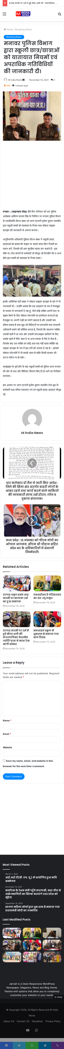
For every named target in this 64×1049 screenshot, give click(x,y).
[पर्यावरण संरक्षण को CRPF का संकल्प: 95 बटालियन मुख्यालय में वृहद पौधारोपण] (12, 957)
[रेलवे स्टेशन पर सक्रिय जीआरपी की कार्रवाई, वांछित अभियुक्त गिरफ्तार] (52, 945)
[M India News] (23, 14)
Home (9, 29)
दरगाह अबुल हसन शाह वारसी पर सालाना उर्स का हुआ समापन (16, 598)
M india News (15, 80)
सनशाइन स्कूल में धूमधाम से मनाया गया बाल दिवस (46, 634)
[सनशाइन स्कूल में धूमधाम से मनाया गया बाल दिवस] (47, 619)
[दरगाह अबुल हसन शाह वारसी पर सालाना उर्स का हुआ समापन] (17, 583)
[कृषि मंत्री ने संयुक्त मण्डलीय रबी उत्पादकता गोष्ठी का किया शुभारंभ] (52, 957)
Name (7, 720)
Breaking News (23, 29)
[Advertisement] (32, 175)
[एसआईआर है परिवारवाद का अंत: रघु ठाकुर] (47, 583)
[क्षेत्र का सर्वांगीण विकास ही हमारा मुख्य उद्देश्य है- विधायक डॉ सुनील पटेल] (32, 957)
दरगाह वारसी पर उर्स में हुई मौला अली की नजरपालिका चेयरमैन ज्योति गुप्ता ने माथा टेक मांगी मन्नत (16, 637)
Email (7, 733)
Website (7, 747)
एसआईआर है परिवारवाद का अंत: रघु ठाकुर (47, 596)
